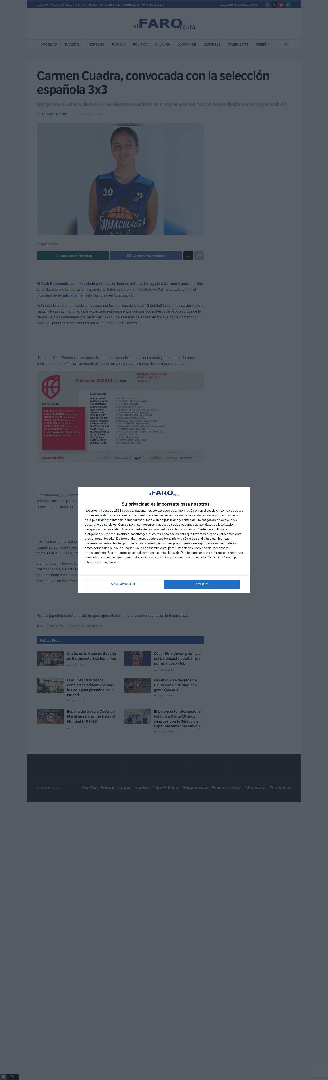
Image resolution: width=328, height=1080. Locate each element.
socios (126, 510)
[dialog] (164, 540)
